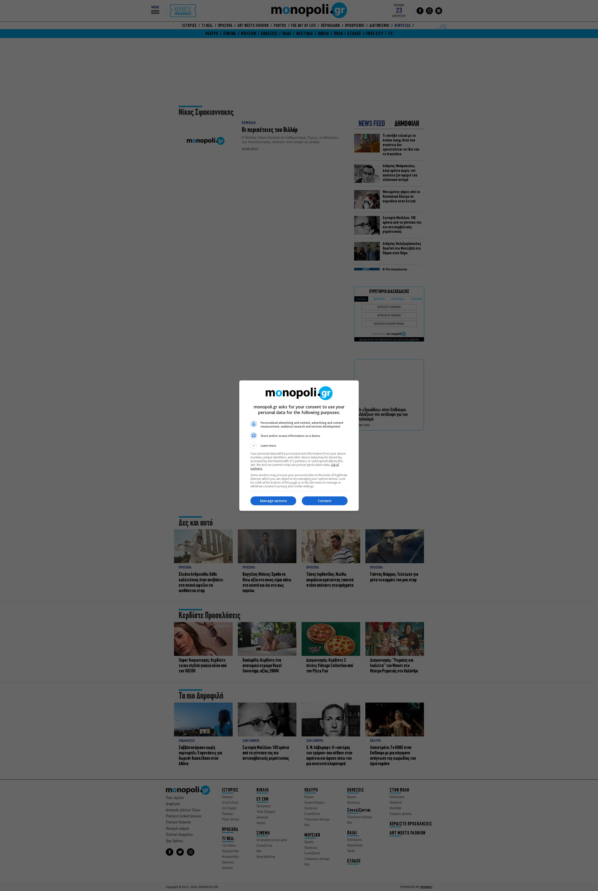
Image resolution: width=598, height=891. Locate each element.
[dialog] (299, 445)
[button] (299, 445)
